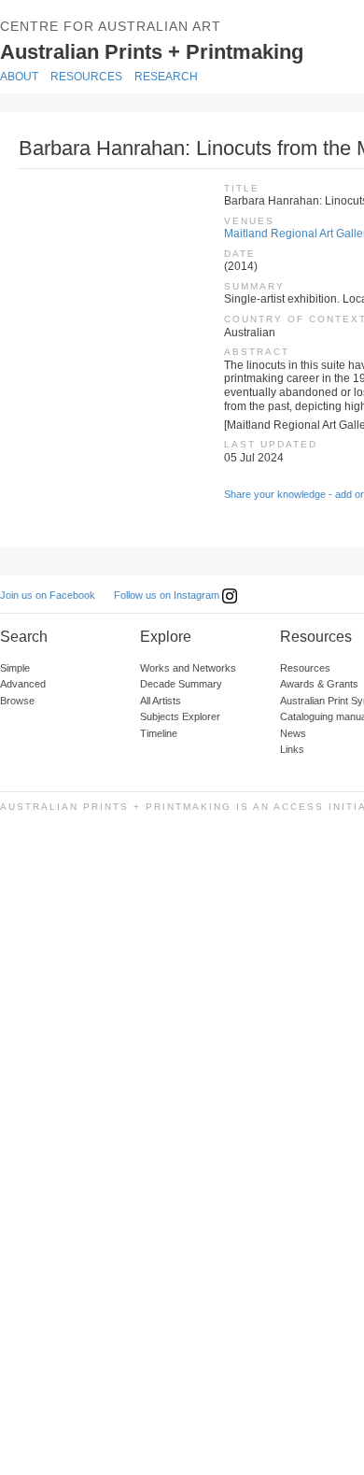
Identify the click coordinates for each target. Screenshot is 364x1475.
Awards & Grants (319, 683)
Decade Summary (181, 683)
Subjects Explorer (180, 716)
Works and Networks (188, 668)
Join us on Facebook (47, 595)
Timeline (158, 733)
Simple (15, 668)
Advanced (23, 683)
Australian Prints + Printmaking (179, 50)
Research (166, 76)
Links (292, 749)
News (293, 733)
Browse (17, 700)
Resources (86, 76)
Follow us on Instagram (168, 595)
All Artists (160, 700)
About (19, 76)
